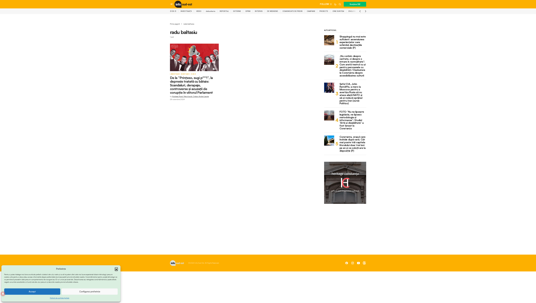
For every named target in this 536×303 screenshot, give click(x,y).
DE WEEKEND (272, 11)
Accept (32, 291)
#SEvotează (175, 74)
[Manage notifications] (3, 293)
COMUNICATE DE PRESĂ (292, 11)
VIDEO (198, 11)
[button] (116, 269)
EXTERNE (237, 11)
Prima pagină (175, 24)
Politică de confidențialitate (59, 298)
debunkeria (210, 11)
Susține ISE (355, 4)
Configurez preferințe (89, 291)
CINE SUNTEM (338, 11)
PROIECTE (323, 11)
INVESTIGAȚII (186, 11)
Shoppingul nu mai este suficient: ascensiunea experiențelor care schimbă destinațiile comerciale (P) (353, 42)
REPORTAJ (224, 11)
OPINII (247, 11)
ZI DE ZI (173, 11)
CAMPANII (311, 11)
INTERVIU (259, 11)
